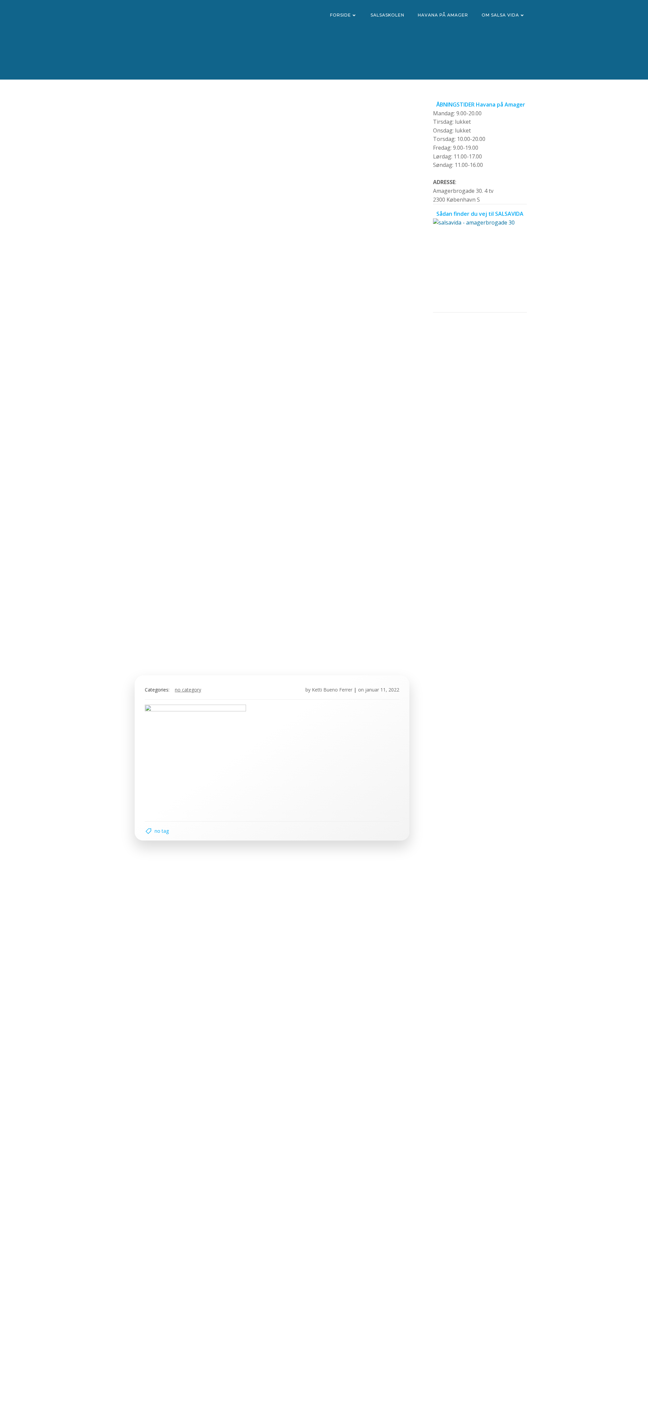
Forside (340, 15)
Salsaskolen (387, 15)
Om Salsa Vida (500, 15)
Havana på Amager (443, 15)
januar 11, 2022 (382, 689)
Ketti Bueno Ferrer (332, 689)
